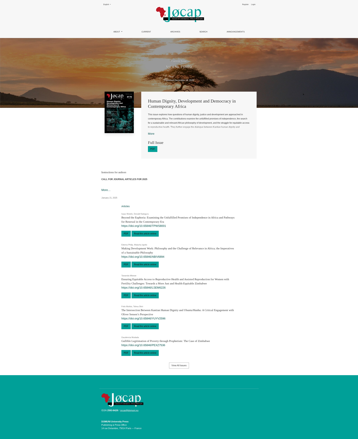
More (151, 133)
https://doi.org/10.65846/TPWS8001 (143, 225)
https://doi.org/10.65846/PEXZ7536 (143, 345)
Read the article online (145, 233)
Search (203, 32)
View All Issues (179, 365)
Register (245, 4)
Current (146, 32)
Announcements (236, 32)
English (108, 4)
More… (106, 189)
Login (253, 4)
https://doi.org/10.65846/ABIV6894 (142, 256)
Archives (175, 32)
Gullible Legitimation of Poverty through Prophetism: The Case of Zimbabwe (165, 340)
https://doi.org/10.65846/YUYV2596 (143, 318)
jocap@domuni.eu (129, 410)
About (117, 32)
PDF (152, 149)
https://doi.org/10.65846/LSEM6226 (143, 287)
